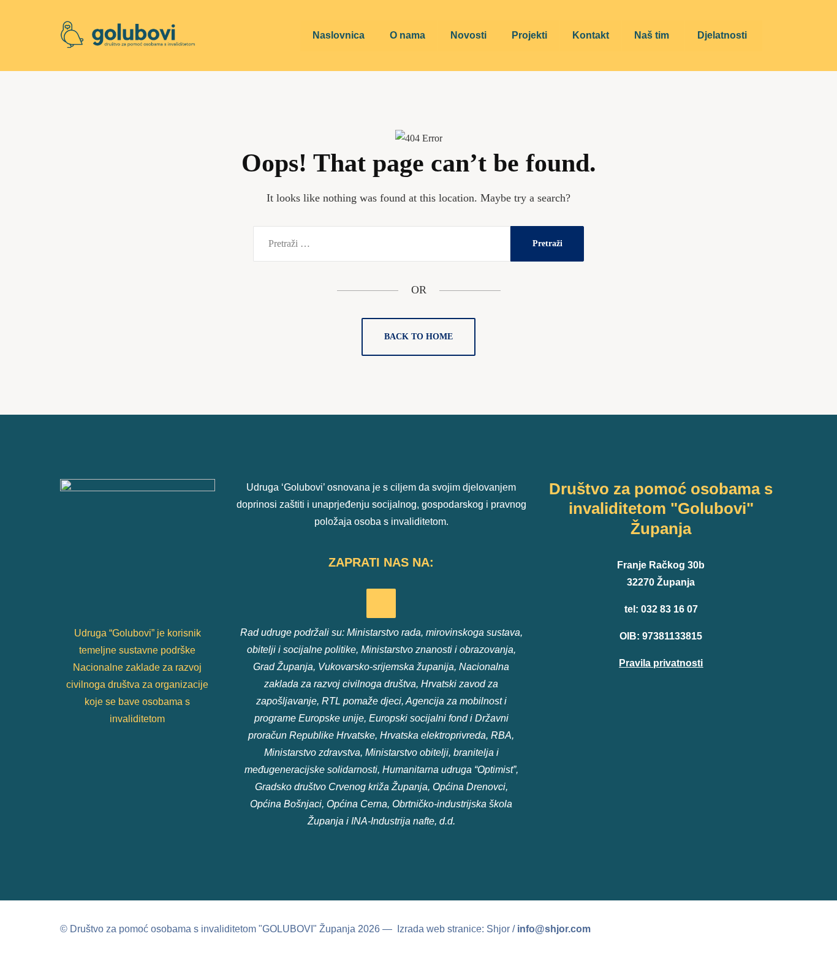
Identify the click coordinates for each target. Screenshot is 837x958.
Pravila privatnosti (661, 663)
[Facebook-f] (381, 603)
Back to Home (418, 336)
